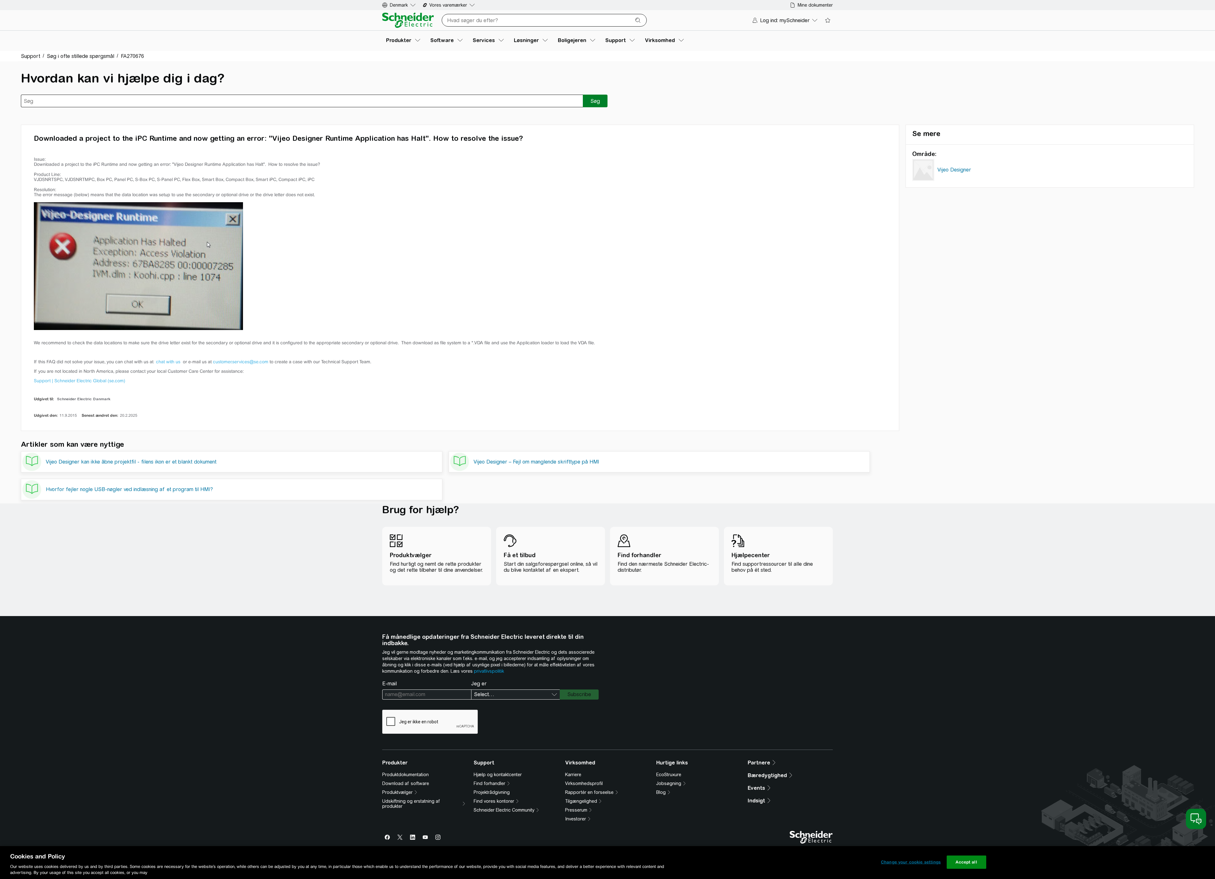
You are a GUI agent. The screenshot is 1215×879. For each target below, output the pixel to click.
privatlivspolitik (489, 671)
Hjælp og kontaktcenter (498, 774)
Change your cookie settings (911, 862)
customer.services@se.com (240, 361)
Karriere (573, 774)
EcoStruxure (668, 774)
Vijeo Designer (954, 170)
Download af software (405, 783)
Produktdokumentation (405, 774)
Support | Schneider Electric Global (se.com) (79, 380)
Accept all (966, 862)
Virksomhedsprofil (584, 783)
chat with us (169, 361)
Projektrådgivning (492, 792)
